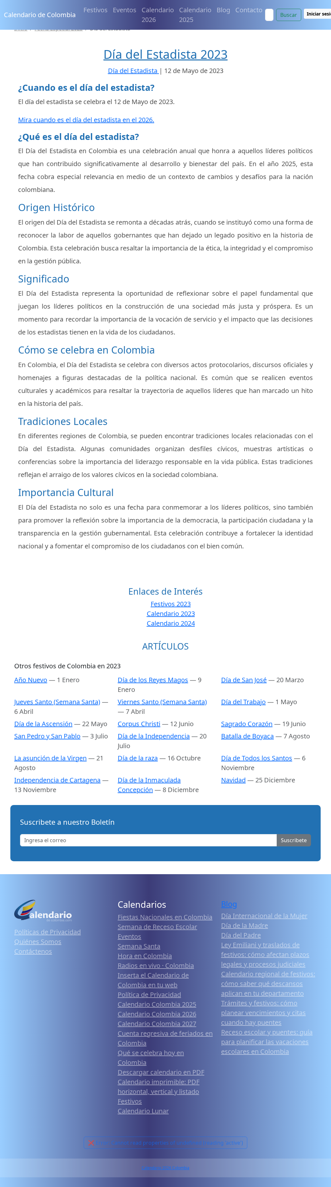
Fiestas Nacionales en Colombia (165, 917)
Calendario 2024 (171, 623)
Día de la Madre (244, 925)
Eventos (124, 9)
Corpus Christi (139, 723)
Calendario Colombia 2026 (157, 1014)
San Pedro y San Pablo (47, 736)
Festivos (95, 9)
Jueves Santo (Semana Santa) (57, 701)
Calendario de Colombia (40, 14)
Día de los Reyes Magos (153, 679)
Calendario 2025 (195, 14)
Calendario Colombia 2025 (157, 1004)
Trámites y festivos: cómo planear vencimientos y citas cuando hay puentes (263, 1013)
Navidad (233, 780)
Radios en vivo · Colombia (156, 965)
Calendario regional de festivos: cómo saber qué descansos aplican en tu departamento (268, 984)
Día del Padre (241, 935)
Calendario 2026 (158, 14)
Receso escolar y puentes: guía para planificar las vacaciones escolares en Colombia (267, 1042)
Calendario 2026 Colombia (165, 1168)
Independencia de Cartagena (57, 780)
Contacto (248, 9)
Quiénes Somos (37, 941)
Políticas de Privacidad (47, 931)
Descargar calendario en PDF (161, 1072)
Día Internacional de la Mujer (264, 915)
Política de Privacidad (149, 994)
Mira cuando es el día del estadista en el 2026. (86, 119)
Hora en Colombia (145, 955)
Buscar (288, 14)
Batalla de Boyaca (247, 736)
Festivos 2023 (171, 603)
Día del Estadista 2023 (165, 54)
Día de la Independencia (154, 736)
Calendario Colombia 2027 (157, 1023)
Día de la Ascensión (43, 723)
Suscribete (294, 840)
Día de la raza (138, 758)
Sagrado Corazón (246, 723)
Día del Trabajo (243, 701)
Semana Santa (139, 946)
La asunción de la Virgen (50, 758)
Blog (223, 9)
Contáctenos (33, 951)
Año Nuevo (30, 679)
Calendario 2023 (171, 613)
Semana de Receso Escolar (157, 926)
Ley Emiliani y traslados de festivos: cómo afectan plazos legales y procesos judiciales (265, 954)
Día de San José (244, 679)
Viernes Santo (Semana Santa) (162, 701)
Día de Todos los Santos (256, 758)
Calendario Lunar (143, 1111)
